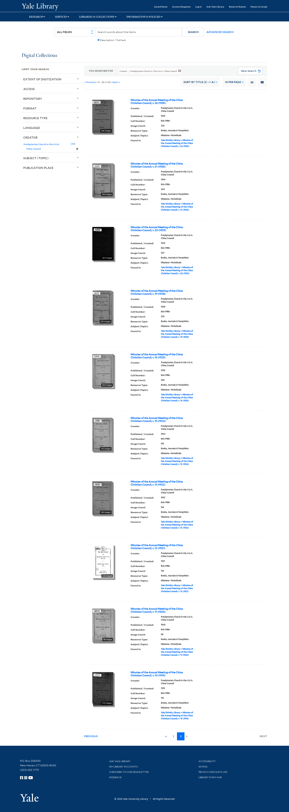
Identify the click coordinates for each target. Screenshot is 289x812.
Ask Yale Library (215, 6)
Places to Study (259, 6)
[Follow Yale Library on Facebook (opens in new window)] (21, 777)
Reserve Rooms (237, 6)
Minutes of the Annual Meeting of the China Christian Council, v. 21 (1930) (157, 165)
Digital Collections (39, 55)
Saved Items (160, 6)
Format (29, 108)
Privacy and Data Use (213, 772)
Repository (32, 99)
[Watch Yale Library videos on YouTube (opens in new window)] (30, 777)
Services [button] (61, 16)
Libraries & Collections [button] (96, 16)
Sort (199, 82)
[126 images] (103, 561)
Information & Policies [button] (143, 16)
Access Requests (181, 6)
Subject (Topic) (36, 158)
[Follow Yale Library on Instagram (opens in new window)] (25, 777)
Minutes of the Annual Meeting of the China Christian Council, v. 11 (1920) (157, 610)
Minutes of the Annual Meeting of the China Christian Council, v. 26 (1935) (157, 102)
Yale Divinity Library (170, 140)
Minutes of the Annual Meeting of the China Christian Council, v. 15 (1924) (157, 420)
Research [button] (36, 16)
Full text (121, 40)
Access (29, 89)
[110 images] (102, 688)
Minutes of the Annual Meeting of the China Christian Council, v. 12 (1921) (157, 547)
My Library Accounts (123, 766)
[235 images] (102, 307)
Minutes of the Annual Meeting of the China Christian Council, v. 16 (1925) (157, 356)
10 (233, 82)
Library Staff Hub (210, 777)
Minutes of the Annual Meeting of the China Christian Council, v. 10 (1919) (157, 674)
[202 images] (103, 370)
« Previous (90, 82)
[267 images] (103, 243)
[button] (193, 32)
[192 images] (102, 434)
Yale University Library (40, 6)
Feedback (115, 777)
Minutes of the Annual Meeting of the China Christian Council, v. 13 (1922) (157, 483)
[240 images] (102, 180)
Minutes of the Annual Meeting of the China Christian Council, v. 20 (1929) (157, 229)
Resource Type (35, 118)
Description (107, 40)
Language (31, 128)
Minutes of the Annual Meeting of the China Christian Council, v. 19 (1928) (157, 292)
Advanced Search (220, 32)
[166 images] (102, 498)
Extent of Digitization (42, 79)
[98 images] (103, 625)
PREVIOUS (91, 736)
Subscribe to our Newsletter (129, 772)
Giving (203, 766)
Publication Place (38, 168)
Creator (30, 137)
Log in (198, 6)
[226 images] (102, 116)
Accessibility (207, 761)
